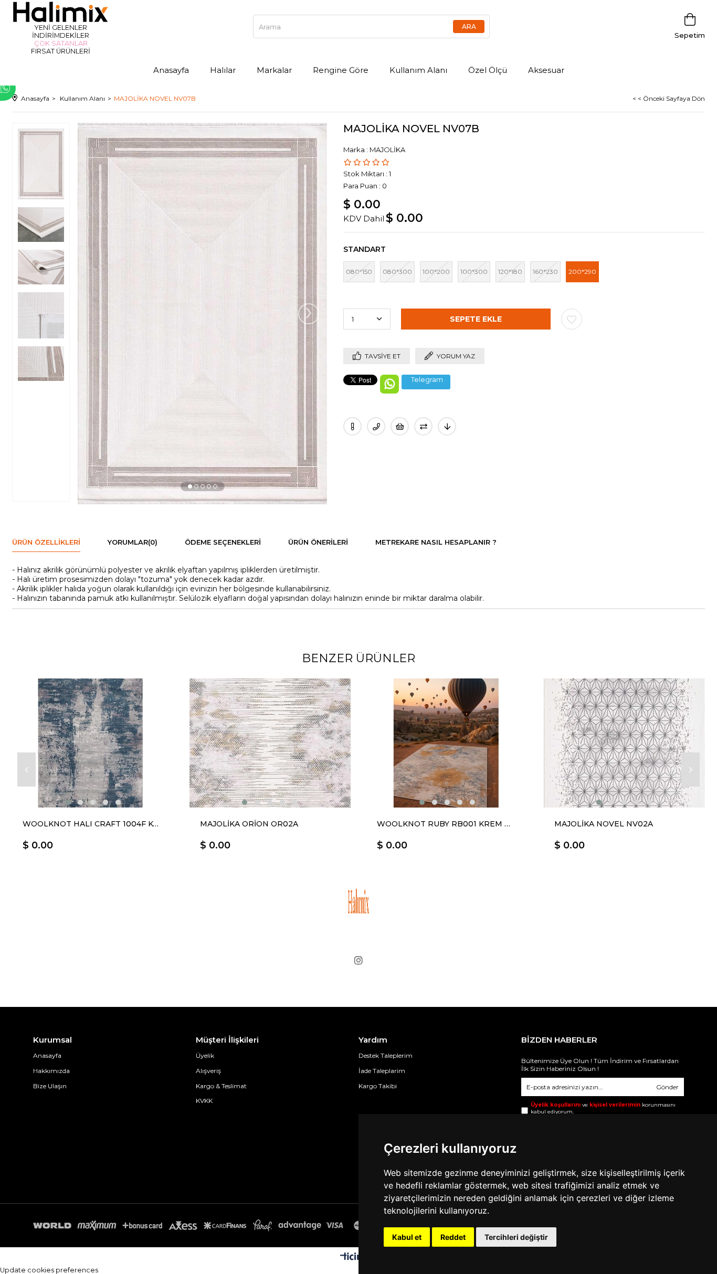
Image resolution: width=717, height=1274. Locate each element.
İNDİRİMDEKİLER (60, 35)
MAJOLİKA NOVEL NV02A (603, 824)
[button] (190, 486)
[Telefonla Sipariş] (376, 426)
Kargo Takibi (377, 1086)
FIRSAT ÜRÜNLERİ (60, 51)
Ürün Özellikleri (46, 542)
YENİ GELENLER (60, 27)
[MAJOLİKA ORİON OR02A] (270, 743)
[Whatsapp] (39, 88)
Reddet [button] (453, 1237)
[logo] (358, 901)
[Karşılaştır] (423, 426)
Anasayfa (171, 70)
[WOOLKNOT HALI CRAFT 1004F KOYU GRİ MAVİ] (93, 743)
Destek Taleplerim (385, 1055)
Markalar (274, 70)
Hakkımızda (51, 1071)
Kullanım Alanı (418, 70)
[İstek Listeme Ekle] (400, 426)
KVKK (204, 1101)
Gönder (667, 1087)
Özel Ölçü (487, 70)
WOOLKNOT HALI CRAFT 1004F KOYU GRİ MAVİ (93, 824)
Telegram (427, 380)
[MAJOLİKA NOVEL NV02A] (624, 743)
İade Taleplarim (381, 1071)
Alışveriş (208, 1071)
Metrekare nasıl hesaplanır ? (436, 542)
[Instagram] (358, 960)
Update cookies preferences (49, 1270)
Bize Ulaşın (50, 1086)
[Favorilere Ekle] (571, 319)
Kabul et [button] (406, 1237)
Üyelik (205, 1055)
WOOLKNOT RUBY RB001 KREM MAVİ (447, 824)
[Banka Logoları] (203, 1225)
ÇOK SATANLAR (61, 43)
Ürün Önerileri (318, 542)
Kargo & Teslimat (221, 1086)
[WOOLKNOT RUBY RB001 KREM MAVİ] (447, 743)
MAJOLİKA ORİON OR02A (249, 824)
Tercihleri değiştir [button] (516, 1237)
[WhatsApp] (389, 384)
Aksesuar (546, 70)
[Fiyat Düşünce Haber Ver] (447, 426)
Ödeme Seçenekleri (223, 542)
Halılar (223, 70)
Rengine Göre (340, 70)
